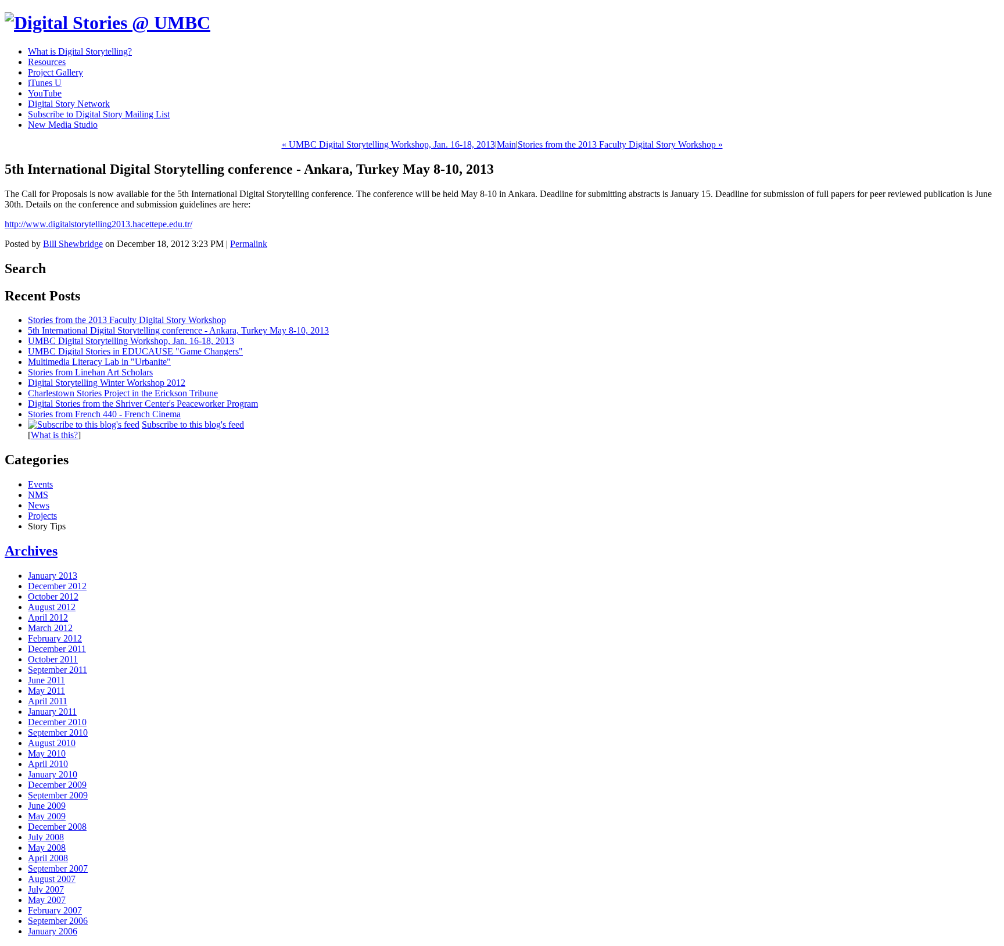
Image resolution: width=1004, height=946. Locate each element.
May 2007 (47, 900)
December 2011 (57, 649)
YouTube (45, 93)
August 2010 (52, 743)
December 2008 (57, 827)
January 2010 (52, 774)
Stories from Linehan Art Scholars (90, 372)
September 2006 (58, 921)
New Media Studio (63, 125)
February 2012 (55, 638)
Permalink (248, 244)
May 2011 (46, 691)
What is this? (54, 435)
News (38, 505)
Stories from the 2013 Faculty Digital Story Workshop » (620, 144)
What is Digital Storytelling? (80, 51)
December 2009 (57, 785)
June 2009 (47, 806)
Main (506, 144)
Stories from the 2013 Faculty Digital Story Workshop (127, 320)
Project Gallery (55, 72)
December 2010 (57, 722)
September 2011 (57, 670)
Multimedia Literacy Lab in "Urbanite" (99, 362)
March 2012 (50, 628)
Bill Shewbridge (73, 244)
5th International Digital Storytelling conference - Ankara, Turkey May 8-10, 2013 (178, 330)
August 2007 (52, 879)
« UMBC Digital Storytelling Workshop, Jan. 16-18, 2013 (388, 144)
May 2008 (47, 847)
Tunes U (45, 83)
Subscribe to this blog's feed (193, 424)
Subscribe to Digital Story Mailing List (99, 114)
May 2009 (47, 816)
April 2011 (47, 701)
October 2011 (53, 659)
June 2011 (46, 680)
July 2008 (46, 837)
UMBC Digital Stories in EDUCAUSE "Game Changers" (135, 351)
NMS (38, 495)
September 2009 (58, 795)
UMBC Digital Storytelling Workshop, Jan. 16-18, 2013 (131, 341)
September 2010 (58, 732)
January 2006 (52, 931)
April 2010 (48, 764)
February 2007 (55, 910)
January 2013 (52, 575)
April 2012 (48, 617)
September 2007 (58, 868)
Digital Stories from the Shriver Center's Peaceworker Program (143, 403)
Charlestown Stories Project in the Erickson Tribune (123, 393)
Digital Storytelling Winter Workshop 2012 (106, 383)
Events (40, 484)
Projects (42, 516)
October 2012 (53, 596)
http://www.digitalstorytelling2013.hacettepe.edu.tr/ (98, 224)
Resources (47, 62)
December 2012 (57, 586)
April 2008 (48, 858)
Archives (31, 550)
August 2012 (52, 607)
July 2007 (46, 889)
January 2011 (52, 711)
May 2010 (47, 753)
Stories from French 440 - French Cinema (104, 414)
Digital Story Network (69, 104)
